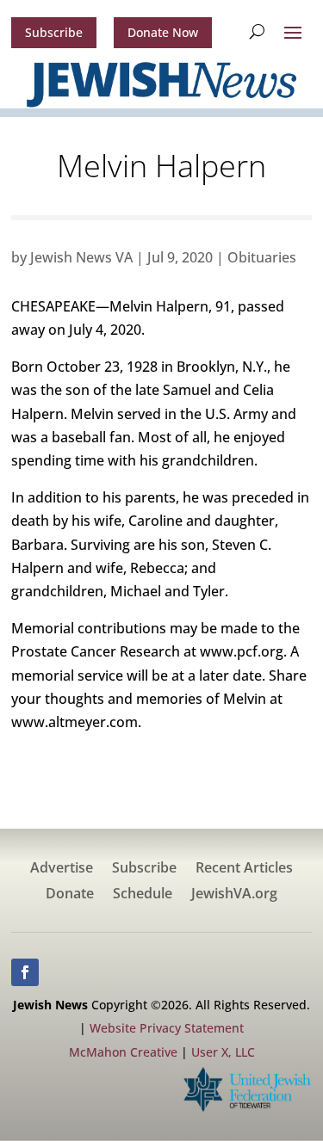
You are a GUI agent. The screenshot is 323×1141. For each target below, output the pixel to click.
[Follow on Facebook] (25, 972)
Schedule (142, 895)
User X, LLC (223, 1052)
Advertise (61, 869)
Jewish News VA (81, 257)
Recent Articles (244, 869)
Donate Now (162, 32)
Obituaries (261, 257)
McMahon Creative (123, 1052)
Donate (70, 895)
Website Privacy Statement (167, 1028)
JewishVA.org (234, 895)
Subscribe (54, 32)
